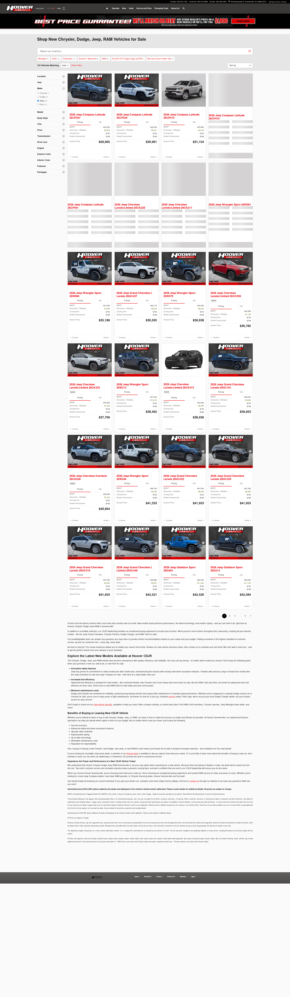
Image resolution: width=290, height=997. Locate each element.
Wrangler (43, 58)
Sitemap (182, 964)
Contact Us (170, 964)
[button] (230, 321)
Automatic (69, 58)
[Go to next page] (250, 703)
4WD (105, 58)
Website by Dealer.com (97, 965)
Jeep (64, 65)
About (136, 964)
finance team (132, 841)
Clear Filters (76, 65)
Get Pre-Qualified (79, 165)
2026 (56, 58)
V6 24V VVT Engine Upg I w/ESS (128, 58)
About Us (175, 8)
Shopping (161, 8)
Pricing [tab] (80, 127)
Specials (115, 8)
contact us (194, 868)
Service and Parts (144, 8)
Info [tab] (100, 127)
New (124, 8)
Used (131, 8)
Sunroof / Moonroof (88, 58)
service (171, 784)
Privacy (158, 964)
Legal (193, 964)
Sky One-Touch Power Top (160, 58)
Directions (147, 964)
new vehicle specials (103, 792)
